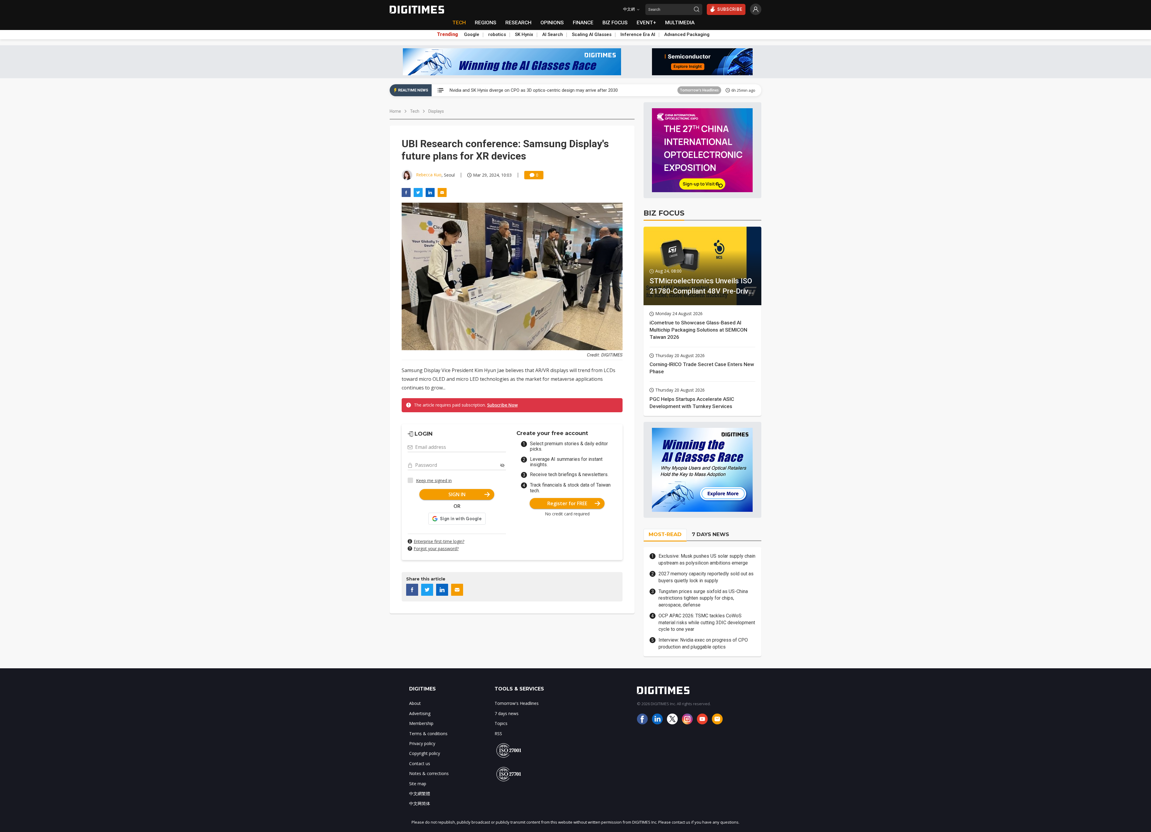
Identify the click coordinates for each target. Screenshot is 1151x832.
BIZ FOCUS (615, 22)
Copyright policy (424, 753)
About (415, 703)
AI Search (552, 34)
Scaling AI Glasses (591, 34)
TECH (459, 22)
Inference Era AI (637, 34)
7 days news (507, 713)
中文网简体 (419, 803)
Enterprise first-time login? (439, 541)
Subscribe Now (502, 405)
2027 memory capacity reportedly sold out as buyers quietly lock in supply (706, 577)
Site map (417, 783)
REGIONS (485, 22)
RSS (498, 733)
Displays (436, 111)
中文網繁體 (419, 793)
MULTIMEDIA (679, 22)
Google (471, 34)
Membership (421, 723)
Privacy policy (422, 743)
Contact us (419, 763)
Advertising (419, 713)
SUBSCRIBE (729, 9)
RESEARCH (518, 22)
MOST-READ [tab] (665, 534)
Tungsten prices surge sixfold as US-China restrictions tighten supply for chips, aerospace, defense (703, 598)
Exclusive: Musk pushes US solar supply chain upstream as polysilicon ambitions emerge (707, 559)
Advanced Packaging (686, 34)
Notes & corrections (429, 773)
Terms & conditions (428, 733)
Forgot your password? (436, 548)
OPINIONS (552, 22)
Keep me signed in (434, 480)
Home (395, 111)
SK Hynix (524, 34)
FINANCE (583, 22)
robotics (497, 34)
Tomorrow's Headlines (699, 90)
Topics (501, 723)
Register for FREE (567, 503)
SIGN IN (456, 494)
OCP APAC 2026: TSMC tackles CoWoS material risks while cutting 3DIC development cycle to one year (707, 622)
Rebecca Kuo (429, 174)
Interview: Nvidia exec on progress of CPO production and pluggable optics (703, 643)
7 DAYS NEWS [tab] (710, 534)
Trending (447, 34)
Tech (414, 111)
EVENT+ (646, 22)
